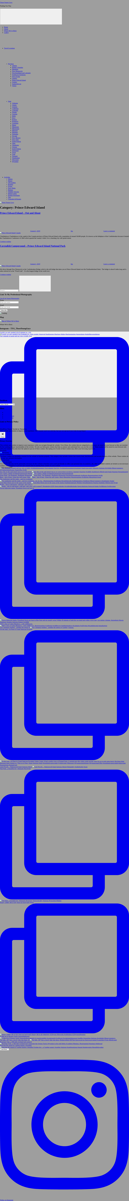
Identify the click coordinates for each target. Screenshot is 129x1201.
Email (2, 305)
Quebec (14, 82)
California (15, 109)
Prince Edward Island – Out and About (20, 213)
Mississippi (15, 129)
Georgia (14, 114)
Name (2, 300)
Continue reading (5, 241)
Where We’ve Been (10, 31)
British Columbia (17, 67)
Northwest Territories (19, 75)
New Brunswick (17, 71)
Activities (7, 177)
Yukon (14, 86)
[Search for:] (9, 290)
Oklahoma (15, 145)
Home (6, 27)
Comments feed (9, 416)
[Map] (9, 321)
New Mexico (16, 138)
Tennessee (15, 150)
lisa (72, 231)
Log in (6, 412)
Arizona (14, 107)
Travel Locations (9, 48)
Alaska (14, 105)
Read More (89, 431)
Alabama (15, 103)
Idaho (14, 116)
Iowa (13, 118)
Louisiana (15, 123)
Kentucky (15, 121)
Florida (14, 112)
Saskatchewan (16, 84)
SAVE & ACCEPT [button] (6, 467)
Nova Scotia (16, 76)
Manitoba (15, 69)
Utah (13, 154)
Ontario (14, 78)
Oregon (14, 147)
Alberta (14, 66)
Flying (10, 186)
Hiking (10, 179)
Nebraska (15, 134)
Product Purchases (14, 195)
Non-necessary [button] (4, 460)
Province (11, 64)
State (9, 101)
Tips (9, 197)
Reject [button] (84, 431)
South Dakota (16, 149)
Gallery (6, 32)
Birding (10, 190)
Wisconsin (15, 160)
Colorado (15, 110)
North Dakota (16, 141)
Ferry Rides (12, 188)
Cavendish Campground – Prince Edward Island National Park (32, 246)
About (6, 29)
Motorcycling (12, 193)
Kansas (14, 119)
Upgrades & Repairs (14, 199)
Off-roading (12, 183)
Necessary (5, 452)
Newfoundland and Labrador (21, 73)
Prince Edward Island (19, 80)
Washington (16, 158)
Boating (10, 184)
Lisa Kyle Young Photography (9, 298)
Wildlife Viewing (13, 192)
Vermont (15, 156)
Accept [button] (79, 431)
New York (15, 140)
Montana (15, 132)
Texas (14, 152)
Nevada (14, 136)
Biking (10, 181)
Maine (14, 125)
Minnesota (15, 127)
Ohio (13, 143)
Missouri (15, 130)
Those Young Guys (6, 2)
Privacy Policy (4, 425)
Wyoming (15, 161)
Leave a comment (109, 231)
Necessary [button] (3, 450)
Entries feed (8, 414)
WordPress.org (8, 418)
